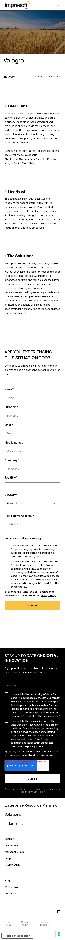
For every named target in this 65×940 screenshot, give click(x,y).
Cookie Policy (25, 923)
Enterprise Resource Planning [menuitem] (31, 805)
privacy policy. (51, 716)
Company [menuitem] (10, 838)
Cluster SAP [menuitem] (11, 845)
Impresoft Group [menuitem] (14, 851)
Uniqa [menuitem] (8, 858)
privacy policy (35, 556)
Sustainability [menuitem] (12, 865)
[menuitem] (32, 873)
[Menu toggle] (58, 5)
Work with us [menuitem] (12, 887)
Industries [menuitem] (14, 823)
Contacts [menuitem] (10, 893)
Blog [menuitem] (7, 880)
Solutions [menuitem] (13, 814)
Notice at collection (17, 935)
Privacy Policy (37, 791)
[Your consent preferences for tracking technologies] (59, 934)
